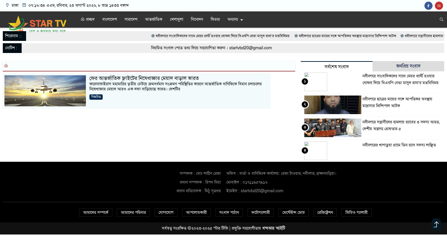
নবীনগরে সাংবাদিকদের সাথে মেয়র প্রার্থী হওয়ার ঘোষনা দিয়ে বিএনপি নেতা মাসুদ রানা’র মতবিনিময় (206, 36)
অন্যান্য (232, 19)
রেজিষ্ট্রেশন (325, 212)
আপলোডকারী (196, 212)
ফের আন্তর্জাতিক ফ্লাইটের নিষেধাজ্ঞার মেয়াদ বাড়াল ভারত (144, 78)
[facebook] (429, 6)
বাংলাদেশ (109, 19)
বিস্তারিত (96, 97)
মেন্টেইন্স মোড (293, 212)
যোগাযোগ (166, 212)
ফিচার (215, 19)
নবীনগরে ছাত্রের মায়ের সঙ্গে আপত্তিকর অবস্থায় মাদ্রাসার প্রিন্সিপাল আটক (331, 36)
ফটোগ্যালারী (260, 212)
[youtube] (439, 6)
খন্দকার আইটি (273, 228)
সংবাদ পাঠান (229, 212)
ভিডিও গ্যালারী (356, 212)
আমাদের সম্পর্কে (95, 212)
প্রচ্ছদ (90, 19)
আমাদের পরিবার (133, 212)
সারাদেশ (131, 19)
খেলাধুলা (176, 19)
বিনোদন (197, 19)
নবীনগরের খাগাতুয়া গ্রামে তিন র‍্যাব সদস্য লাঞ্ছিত (399, 145)
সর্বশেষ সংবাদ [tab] (337, 67)
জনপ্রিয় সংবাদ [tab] (408, 66)
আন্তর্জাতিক (153, 19)
